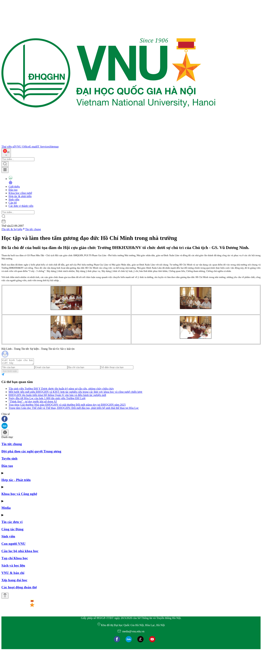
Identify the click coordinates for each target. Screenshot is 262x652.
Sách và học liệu (13, 565)
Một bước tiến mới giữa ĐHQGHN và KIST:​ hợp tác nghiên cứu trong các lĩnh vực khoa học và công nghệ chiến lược (75, 391)
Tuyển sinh (9, 458)
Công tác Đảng (12, 529)
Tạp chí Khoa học (14, 558)
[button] (131, 419)
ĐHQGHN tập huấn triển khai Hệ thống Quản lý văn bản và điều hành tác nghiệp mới (57, 395)
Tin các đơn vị (11, 522)
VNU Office (22, 146)
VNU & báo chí (12, 573)
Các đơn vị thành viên (21, 205)
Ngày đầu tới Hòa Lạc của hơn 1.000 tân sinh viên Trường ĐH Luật (47, 398)
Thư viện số (8, 146)
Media (6, 508)
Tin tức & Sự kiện (12, 229)
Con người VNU (13, 544)
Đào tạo (13, 189)
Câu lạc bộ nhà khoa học (19, 551)
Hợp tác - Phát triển (16, 480)
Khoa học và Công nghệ (19, 494)
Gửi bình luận (10, 371)
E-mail (33, 146)
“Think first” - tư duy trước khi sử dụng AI (33, 401)
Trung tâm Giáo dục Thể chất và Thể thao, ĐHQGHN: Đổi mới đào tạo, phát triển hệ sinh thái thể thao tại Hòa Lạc (74, 407)
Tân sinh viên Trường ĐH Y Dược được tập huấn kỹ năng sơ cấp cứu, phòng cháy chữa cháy (61, 388)
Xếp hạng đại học (14, 580)
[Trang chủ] (108, 143)
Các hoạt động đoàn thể (19, 587)
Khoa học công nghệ (20, 193)
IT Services (43, 146)
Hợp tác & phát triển (20, 196)
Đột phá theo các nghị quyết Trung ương (31, 451)
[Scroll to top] (5, 596)
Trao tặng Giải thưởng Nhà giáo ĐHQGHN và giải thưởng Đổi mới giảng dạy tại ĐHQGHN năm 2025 (67, 404)
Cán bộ (13, 202)
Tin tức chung (33, 229)
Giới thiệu (14, 186)
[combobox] (6, 152)
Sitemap (54, 146)
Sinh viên (14, 199)
